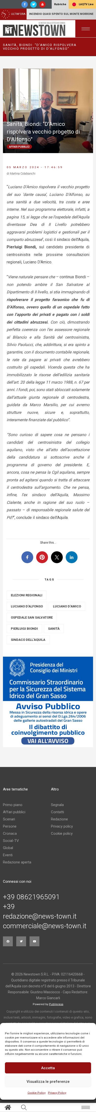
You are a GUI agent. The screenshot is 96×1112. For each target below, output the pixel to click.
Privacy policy (62, 826)
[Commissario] (48, 702)
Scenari (9, 819)
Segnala (57, 805)
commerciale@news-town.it (44, 926)
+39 (9, 907)
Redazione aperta (17, 862)
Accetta (48, 1068)
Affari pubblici (14, 812)
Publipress (56, 1004)
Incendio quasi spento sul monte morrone (61, 14)
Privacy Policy (57, 1092)
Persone (9, 826)
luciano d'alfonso (27, 606)
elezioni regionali (26, 595)
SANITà (54, 628)
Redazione (59, 819)
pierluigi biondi (24, 628)
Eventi (8, 855)
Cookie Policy (37, 1092)
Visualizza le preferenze (48, 1081)
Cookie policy (62, 833)
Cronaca (10, 833)
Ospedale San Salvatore (32, 617)
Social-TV (11, 840)
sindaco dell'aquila (28, 640)
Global (8, 848)
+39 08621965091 (31, 897)
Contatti (57, 812)
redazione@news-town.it (40, 916)
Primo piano (12, 805)
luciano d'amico (67, 606)
